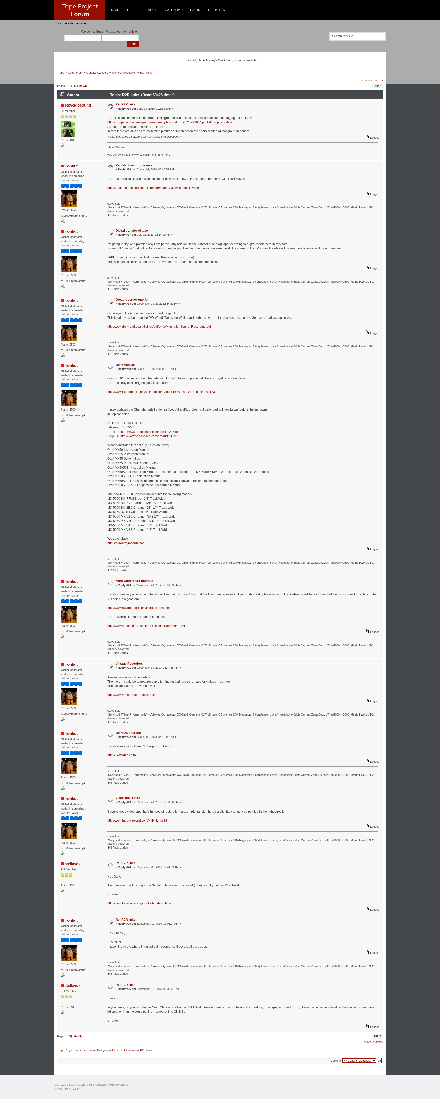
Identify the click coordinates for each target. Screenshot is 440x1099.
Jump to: (336, 1060)
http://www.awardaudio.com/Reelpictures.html (138, 608)
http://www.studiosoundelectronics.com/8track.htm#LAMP (146, 626)
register (133, 31)
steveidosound (78, 105)
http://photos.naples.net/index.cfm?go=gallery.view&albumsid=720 (153, 188)
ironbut (71, 166)
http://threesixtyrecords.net (125, 543)
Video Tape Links (128, 798)
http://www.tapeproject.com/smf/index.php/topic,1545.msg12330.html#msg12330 (162, 392)
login (119, 31)
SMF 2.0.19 (61, 1084)
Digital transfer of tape (132, 230)
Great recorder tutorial (132, 299)
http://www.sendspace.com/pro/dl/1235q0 (149, 432)
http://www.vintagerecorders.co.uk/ (131, 695)
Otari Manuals (126, 365)
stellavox (72, 864)
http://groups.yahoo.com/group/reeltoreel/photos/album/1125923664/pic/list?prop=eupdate (169, 122)
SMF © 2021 (78, 1084)
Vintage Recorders (129, 663)
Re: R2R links (125, 104)
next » (379, 80)
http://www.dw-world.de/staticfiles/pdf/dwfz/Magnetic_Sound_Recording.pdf (159, 326)
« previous (368, 80)
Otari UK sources (128, 733)
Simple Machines (97, 1084)
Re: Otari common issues (134, 165)
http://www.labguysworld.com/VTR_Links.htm (138, 820)
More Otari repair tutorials (134, 581)
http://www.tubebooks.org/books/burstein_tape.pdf (141, 903)
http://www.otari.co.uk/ (122, 755)
